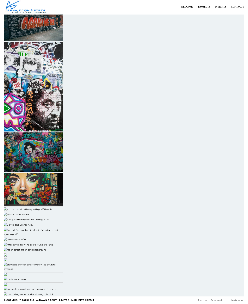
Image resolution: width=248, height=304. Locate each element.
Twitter (202, 300)
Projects (204, 7)
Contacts (237, 7)
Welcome (187, 7)
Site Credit (86, 300)
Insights (220, 7)
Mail (74, 300)
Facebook (217, 300)
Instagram (237, 300)
